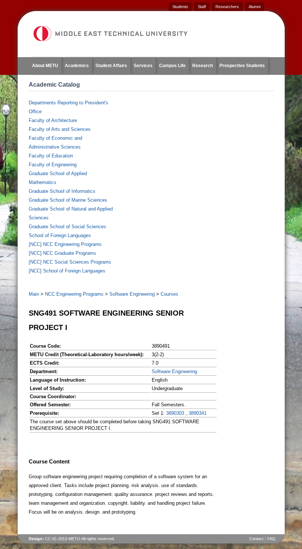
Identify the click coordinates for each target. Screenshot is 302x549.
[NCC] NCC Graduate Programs (62, 253)
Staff (202, 6)
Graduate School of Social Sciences (67, 226)
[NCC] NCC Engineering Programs (65, 244)
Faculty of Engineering (53, 164)
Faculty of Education (51, 156)
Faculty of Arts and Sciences (60, 129)
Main (34, 294)
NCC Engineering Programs (74, 294)
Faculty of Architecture (53, 120)
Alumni (254, 6)
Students (180, 6)
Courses (169, 294)
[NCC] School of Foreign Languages (67, 271)
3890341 (198, 413)
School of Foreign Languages (60, 235)
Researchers (227, 6)
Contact (256, 539)
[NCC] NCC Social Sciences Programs (70, 262)
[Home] (110, 33)
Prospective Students (242, 65)
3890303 (175, 413)
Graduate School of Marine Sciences (68, 200)
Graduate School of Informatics (62, 191)
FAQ (271, 539)
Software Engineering (132, 294)
